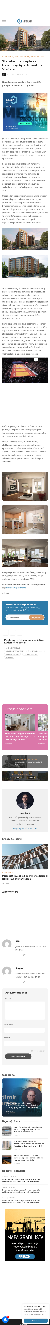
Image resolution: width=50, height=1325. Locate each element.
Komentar (10, 998)
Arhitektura (22, 57)
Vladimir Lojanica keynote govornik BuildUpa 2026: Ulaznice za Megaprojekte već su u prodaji (22, 1105)
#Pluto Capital (12, 654)
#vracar (9, 657)
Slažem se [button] (36, 1321)
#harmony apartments (15, 651)
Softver (32, 759)
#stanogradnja (31, 654)
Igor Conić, (10, 74)
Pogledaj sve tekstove (25, 828)
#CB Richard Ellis (13, 648)
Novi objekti (38, 57)
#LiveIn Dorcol (36, 651)
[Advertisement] (24, 403)
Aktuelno (7, 57)
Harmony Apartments (16, 587)
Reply (23, 955)
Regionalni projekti (23, 774)
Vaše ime (8, 1024)
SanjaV (19, 968)
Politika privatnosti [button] (36, 1314)
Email (7, 1038)
